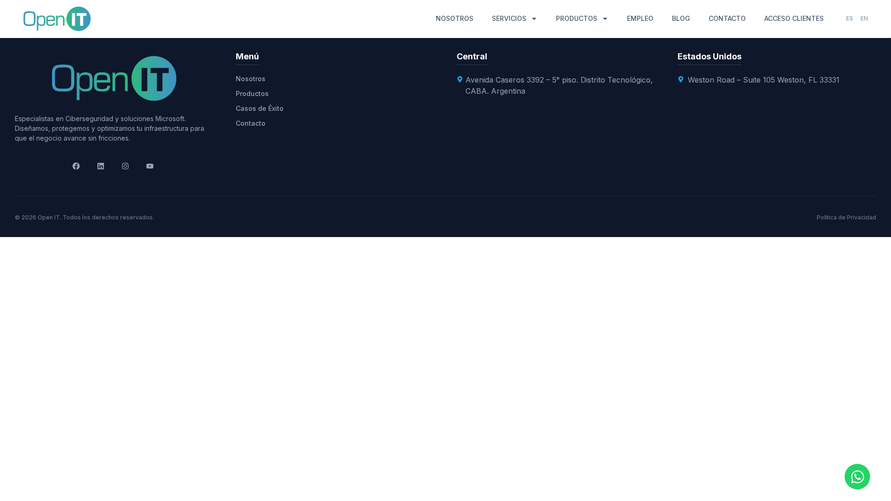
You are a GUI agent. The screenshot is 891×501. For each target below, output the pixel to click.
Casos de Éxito (260, 108)
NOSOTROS (454, 18)
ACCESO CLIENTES (794, 18)
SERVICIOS (509, 18)
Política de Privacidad (846, 217)
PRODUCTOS (576, 18)
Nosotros (250, 79)
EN (864, 18)
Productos (252, 93)
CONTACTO (727, 18)
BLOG (681, 18)
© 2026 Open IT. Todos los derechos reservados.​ (84, 217)
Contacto (250, 123)
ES (849, 18)
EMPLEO (640, 18)
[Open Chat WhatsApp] (857, 476)
